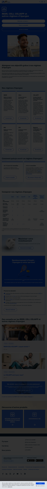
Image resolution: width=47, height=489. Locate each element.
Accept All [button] (40, 483)
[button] (40, 486)
